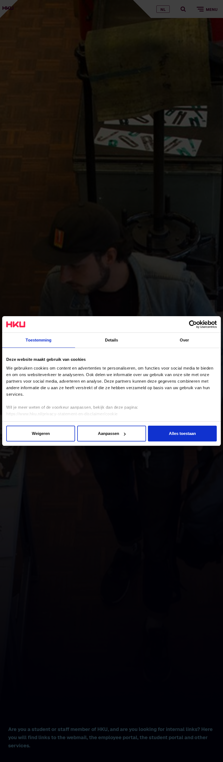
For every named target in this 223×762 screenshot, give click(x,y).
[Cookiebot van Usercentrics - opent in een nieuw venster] (193, 324)
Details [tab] (111, 340)
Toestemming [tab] (38, 340)
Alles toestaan (182, 433)
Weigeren (41, 433)
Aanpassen (108, 433)
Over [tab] (184, 340)
